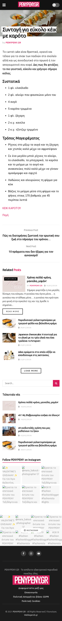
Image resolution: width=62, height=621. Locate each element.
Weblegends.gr (31, 615)
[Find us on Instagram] (31, 553)
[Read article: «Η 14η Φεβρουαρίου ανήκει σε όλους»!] (9, 418)
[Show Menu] (4, 5)
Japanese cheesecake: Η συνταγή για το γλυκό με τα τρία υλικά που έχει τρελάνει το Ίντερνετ (37, 337)
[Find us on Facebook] (23, 553)
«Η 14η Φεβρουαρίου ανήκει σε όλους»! (39, 415)
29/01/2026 (25, 328)
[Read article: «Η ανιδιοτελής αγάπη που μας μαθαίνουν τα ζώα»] (9, 431)
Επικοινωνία (31, 592)
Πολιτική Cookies (31, 601)
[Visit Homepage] (28, 5)
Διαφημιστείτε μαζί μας (31, 588)
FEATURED (10, 279)
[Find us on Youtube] (38, 553)
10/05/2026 (51, 286)
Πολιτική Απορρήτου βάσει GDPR (31, 597)
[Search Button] (56, 383)
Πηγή (5, 215)
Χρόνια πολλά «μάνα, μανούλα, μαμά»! (38, 402)
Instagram (32, 530)
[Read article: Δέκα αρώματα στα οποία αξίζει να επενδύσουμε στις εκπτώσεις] (9, 355)
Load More (31, 371)
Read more (14, 311)
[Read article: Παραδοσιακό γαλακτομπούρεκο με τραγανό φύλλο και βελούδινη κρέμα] (9, 323)
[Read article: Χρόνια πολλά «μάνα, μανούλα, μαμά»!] (13, 284)
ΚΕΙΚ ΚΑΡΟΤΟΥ (11, 208)
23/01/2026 (25, 345)
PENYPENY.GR (13, 42)
